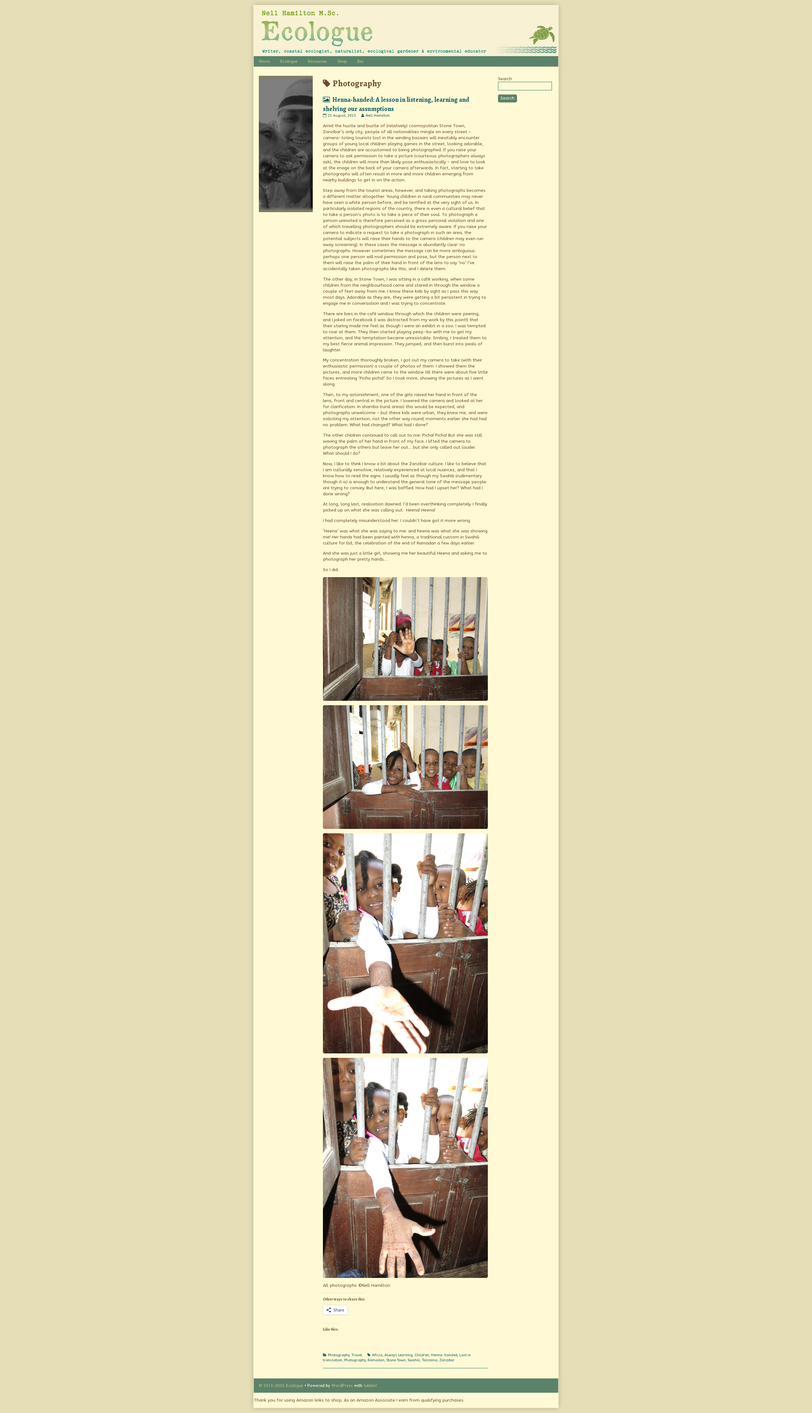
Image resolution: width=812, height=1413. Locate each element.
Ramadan (376, 1360)
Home (264, 61)
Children (422, 1355)
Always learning (398, 1355)
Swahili (414, 1360)
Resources (317, 61)
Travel (356, 1355)
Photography (339, 1355)
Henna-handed (444, 1355)
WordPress (342, 1385)
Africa (377, 1355)
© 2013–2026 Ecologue (281, 1385)
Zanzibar (447, 1360)
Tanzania (429, 1360)
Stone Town (396, 1360)
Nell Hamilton (377, 116)
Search (505, 78)
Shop (342, 61)
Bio (360, 61)
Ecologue (289, 61)
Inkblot (370, 1385)
